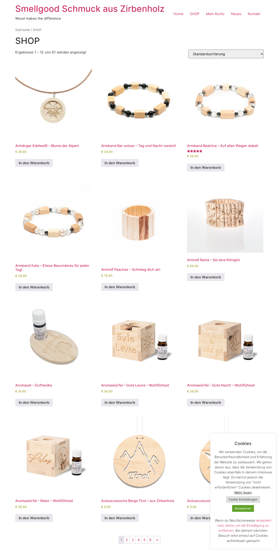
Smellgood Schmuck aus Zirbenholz (90, 8)
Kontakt (254, 14)
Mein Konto (215, 14)
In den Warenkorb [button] (34, 163)
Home (178, 14)
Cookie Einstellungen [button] (243, 499)
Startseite (22, 30)
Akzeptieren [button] (243, 508)
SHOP (194, 14)
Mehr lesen (243, 492)
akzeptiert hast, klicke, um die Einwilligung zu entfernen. (244, 525)
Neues (236, 14)
